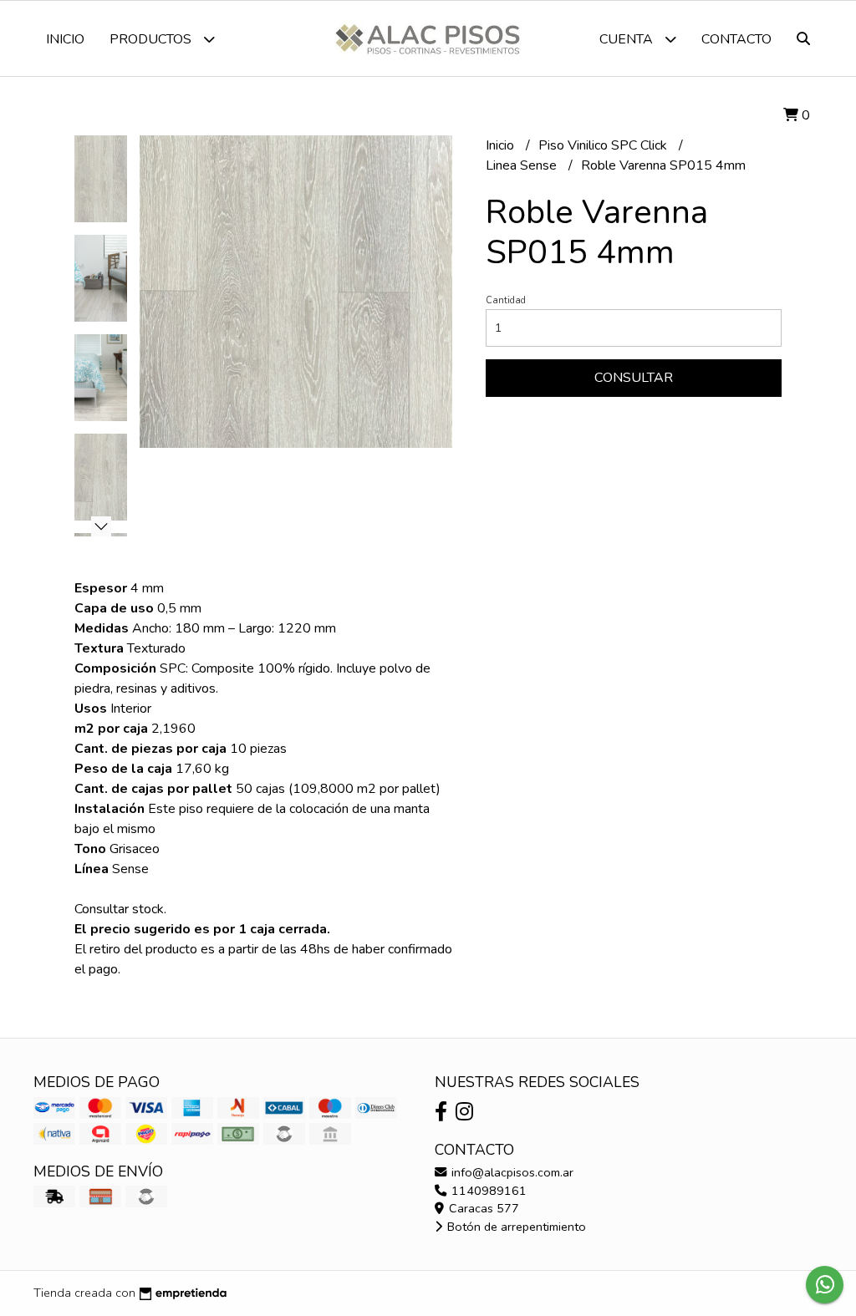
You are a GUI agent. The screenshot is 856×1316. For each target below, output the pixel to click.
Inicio (65, 39)
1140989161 (487, 1190)
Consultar (633, 377)
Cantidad (506, 300)
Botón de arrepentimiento (515, 1226)
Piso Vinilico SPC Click (604, 145)
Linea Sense (523, 165)
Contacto (736, 39)
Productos (152, 39)
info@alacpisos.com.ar (510, 1172)
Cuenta (627, 39)
